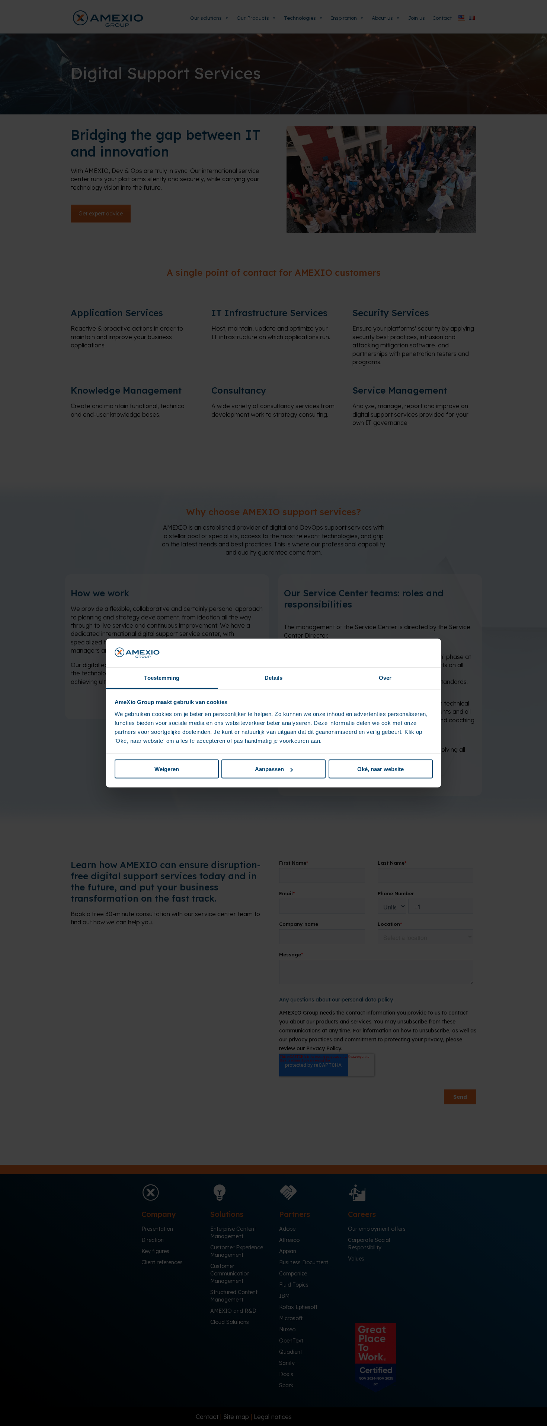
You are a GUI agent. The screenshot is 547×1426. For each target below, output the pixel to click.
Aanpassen (269, 769)
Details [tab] (274, 677)
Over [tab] (385, 677)
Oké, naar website (380, 769)
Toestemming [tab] (161, 677)
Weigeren (166, 769)
